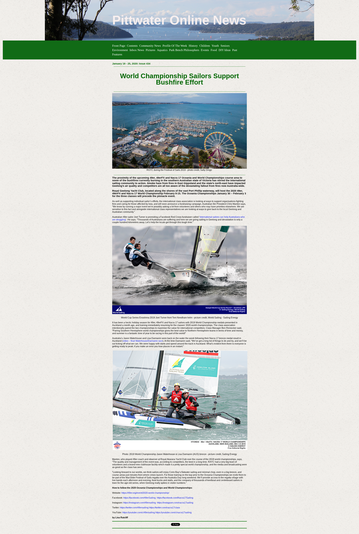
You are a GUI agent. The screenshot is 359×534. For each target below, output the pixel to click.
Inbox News (137, 50)
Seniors (225, 45)
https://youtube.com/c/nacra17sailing (173, 512)
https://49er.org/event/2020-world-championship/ (145, 493)
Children (204, 45)
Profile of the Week (175, 45)
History (193, 45)
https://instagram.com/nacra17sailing (175, 502)
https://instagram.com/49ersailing (139, 502)
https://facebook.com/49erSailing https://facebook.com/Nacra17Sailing (158, 498)
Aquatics (162, 50)
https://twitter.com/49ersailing (134, 507)
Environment (120, 50)
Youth (215, 45)
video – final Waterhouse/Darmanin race (143, 341)
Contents (132, 45)
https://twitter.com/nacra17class (164, 507)
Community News (150, 45)
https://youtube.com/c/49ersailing (138, 512)
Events (205, 50)
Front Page (118, 45)
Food (214, 50)
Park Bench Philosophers (184, 50)
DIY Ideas (225, 50)
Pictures (150, 50)
